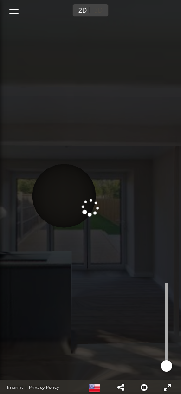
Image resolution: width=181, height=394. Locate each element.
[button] (121, 387)
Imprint (15, 387)
